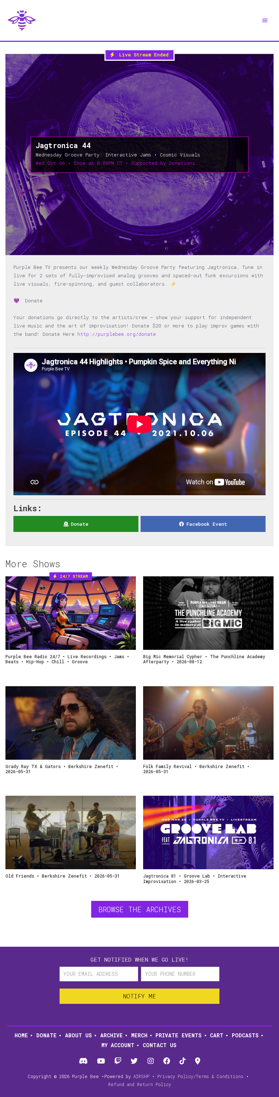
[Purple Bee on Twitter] (134, 1061)
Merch (139, 1035)
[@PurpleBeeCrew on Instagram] (150, 1061)
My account (117, 1045)
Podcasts (245, 1035)
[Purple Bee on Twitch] (118, 1061)
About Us (78, 1035)
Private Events (178, 1035)
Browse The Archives (139, 909)
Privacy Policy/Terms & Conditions (200, 1076)
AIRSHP (141, 1076)
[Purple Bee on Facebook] (166, 1061)
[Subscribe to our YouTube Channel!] (100, 1061)
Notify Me (139, 996)
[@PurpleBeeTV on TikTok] (182, 1061)
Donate (46, 1035)
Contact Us (160, 1045)
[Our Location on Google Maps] (198, 1061)
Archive (111, 1035)
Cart (216, 1035)
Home (21, 1035)
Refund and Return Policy (139, 1084)
